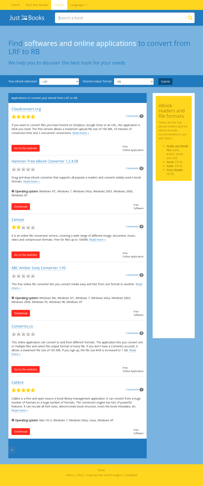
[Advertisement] (174, 199)
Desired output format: (97, 81)
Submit (165, 81)
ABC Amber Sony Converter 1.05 (38, 267)
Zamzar (17, 219)
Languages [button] (77, 5)
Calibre (17, 382)
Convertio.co (22, 326)
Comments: (134, 116)
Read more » (80, 133)
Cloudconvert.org (26, 108)
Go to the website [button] (25, 148)
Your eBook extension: (22, 81)
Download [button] (20, 206)
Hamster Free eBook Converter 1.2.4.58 (44, 161)
